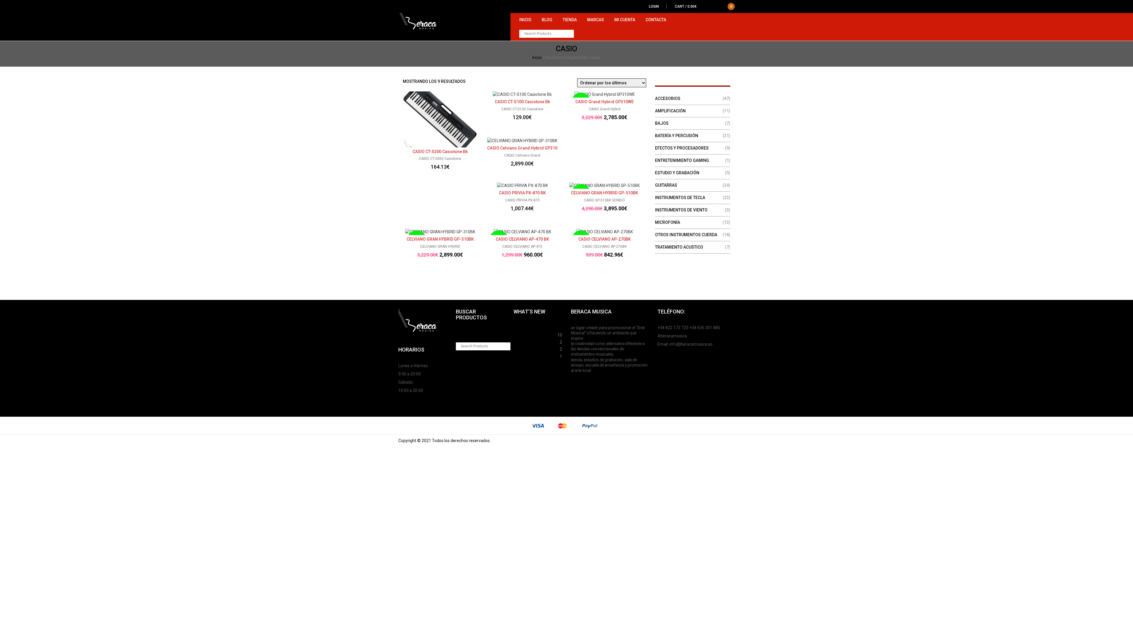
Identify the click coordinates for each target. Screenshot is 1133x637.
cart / (703, 6)
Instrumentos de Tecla (680, 197)
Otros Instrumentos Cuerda (686, 234)
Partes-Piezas (527, 341)
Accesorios (667, 98)
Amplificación (670, 111)
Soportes (522, 327)
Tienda (570, 19)
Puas (518, 334)
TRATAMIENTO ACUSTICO (679, 247)
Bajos (662, 123)
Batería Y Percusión (676, 135)
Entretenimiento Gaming (682, 160)
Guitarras (666, 185)
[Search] (570, 34)
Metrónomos (526, 348)
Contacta (656, 19)
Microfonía (667, 222)
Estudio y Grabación (677, 172)
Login (654, 6)
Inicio (525, 19)
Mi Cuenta (624, 19)
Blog (547, 19)
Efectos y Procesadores (682, 148)
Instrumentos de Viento (681, 210)
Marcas (595, 19)
